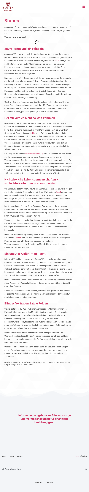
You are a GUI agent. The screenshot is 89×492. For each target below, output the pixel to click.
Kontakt (19, 456)
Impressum (38, 482)
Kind (57, 61)
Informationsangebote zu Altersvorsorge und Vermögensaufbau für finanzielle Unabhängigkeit (44, 419)
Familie (18, 238)
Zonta (12, 456)
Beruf (58, 192)
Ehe (33, 133)
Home (4, 456)
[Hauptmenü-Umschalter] (84, 7)
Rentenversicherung (34, 154)
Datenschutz (50, 482)
